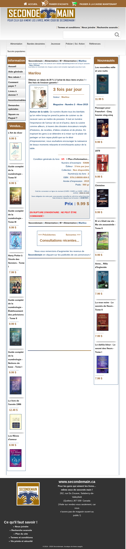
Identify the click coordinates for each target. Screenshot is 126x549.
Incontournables (17, 100)
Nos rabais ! (14, 77)
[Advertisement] (59, 282)
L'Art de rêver (15, 133)
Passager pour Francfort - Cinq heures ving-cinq (104, 111)
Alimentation (16, 44)
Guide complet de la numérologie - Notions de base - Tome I (16, 359)
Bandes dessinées (36, 44)
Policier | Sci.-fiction (75, 44)
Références (94, 44)
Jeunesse (55, 44)
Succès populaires (16, 51)
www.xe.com (84, 193)
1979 (97, 151)
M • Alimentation (68, 61)
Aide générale (15, 71)
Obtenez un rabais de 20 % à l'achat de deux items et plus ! (56, 80)
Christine (100, 185)
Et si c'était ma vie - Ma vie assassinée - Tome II (105, 225)
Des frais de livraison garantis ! (43, 82)
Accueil (12, 66)
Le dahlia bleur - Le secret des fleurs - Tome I (105, 348)
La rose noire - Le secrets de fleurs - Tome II (104, 306)
